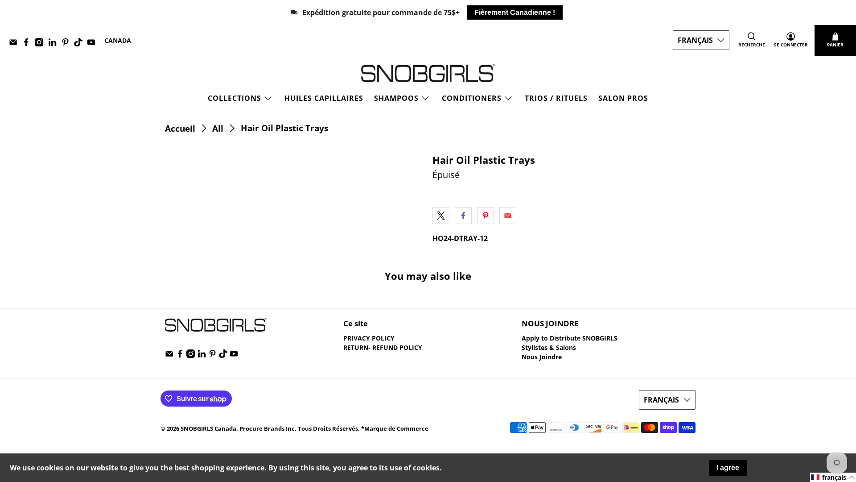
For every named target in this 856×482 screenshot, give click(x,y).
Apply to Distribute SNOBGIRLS (569, 338)
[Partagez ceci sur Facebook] (463, 215)
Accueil (180, 128)
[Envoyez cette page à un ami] (507, 215)
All (217, 128)
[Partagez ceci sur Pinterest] (485, 215)
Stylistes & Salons (549, 347)
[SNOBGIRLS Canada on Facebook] (28, 44)
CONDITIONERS (472, 98)
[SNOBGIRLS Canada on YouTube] (93, 44)
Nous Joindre (542, 357)
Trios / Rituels (556, 98)
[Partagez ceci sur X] (440, 215)
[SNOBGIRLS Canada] (428, 73)
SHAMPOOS (396, 98)
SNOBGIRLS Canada (208, 428)
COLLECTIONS (234, 98)
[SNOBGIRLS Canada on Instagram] (41, 44)
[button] (833, 477)
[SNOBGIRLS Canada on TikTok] (80, 44)
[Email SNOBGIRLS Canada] (15, 44)
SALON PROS (623, 98)
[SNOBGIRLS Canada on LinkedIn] (54, 44)
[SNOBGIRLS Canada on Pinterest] (67, 44)
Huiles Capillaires (323, 98)
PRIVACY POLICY (369, 338)
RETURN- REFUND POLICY (382, 347)
